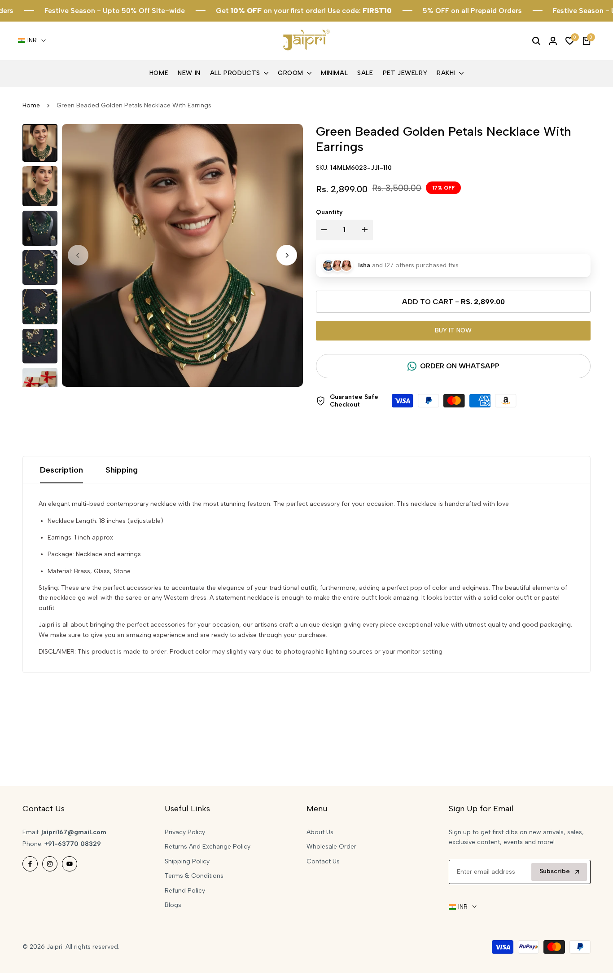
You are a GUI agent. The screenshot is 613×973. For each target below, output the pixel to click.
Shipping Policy (187, 861)
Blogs (173, 905)
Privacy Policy (185, 832)
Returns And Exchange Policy (207, 846)
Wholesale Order (331, 846)
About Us (319, 832)
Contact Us (323, 861)
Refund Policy (185, 890)
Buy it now (453, 330)
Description (61, 470)
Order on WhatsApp (459, 366)
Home (31, 105)
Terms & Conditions (194, 876)
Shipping (121, 470)
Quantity (329, 212)
